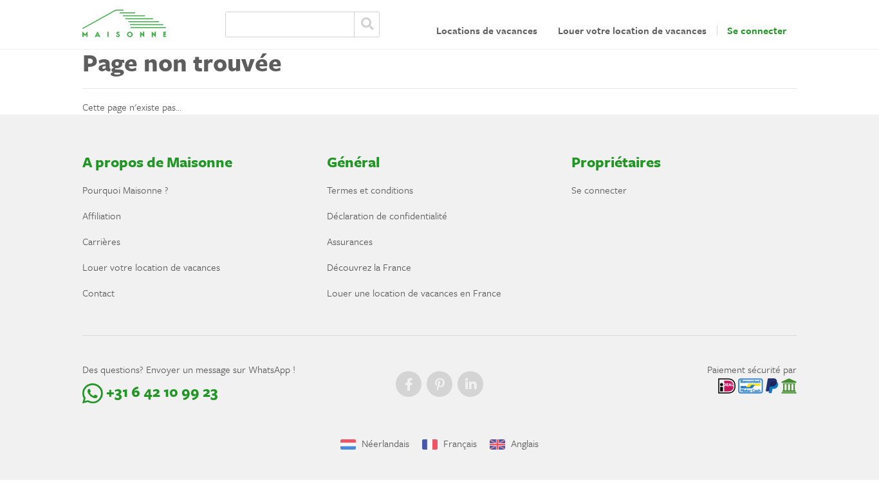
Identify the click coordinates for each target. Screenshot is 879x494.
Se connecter (756, 30)
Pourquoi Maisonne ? (125, 190)
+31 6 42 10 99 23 (160, 391)
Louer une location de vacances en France (414, 293)
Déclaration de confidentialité (387, 215)
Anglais (523, 443)
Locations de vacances (486, 30)
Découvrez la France (369, 267)
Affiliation (101, 215)
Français (459, 443)
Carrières (101, 241)
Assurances (350, 241)
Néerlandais (384, 443)
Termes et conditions (370, 190)
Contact (98, 293)
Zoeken (367, 24)
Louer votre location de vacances (632, 30)
